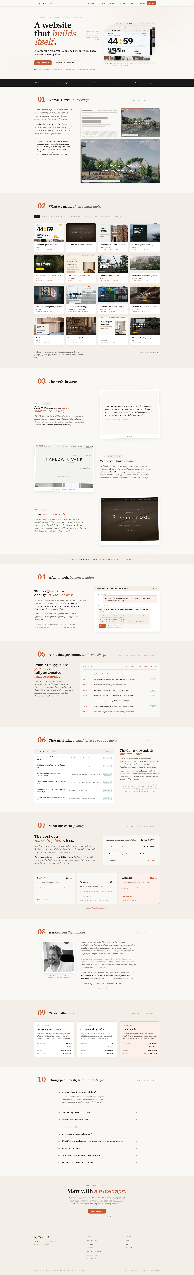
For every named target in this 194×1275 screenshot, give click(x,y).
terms (131, 1270)
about (128, 1240)
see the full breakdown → (98, 908)
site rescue (91, 1259)
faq (88, 1262)
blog (132, 3)
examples (123, 3)
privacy (126, 1270)
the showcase (92, 1255)
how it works (89, 3)
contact (129, 1248)
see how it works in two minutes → (98, 1216)
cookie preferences (154, 1270)
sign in (142, 3)
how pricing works (94, 1251)
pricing (112, 3)
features (102, 3)
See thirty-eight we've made (66, 63)
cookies (144, 1270)
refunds (137, 1270)
